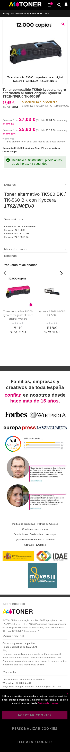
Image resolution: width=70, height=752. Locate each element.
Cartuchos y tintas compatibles (19, 643)
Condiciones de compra (35, 529)
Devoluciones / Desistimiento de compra (35, 534)
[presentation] (35, 184)
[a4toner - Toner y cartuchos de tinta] (25, 5)
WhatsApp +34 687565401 (17, 683)
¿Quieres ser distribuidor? (30, 539)
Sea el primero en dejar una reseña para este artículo (36, 141)
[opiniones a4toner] (35, 481)
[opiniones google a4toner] (35, 453)
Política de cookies (48, 703)
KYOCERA (43, 14)
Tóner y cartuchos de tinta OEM (20, 647)
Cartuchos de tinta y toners (23, 14)
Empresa (41, 544)
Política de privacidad (23, 523)
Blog (5, 650)
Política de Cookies (47, 523)
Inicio (5, 13)
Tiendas (50, 539)
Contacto (29, 544)
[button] (63, 26)
